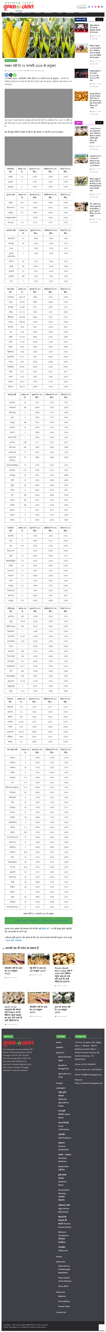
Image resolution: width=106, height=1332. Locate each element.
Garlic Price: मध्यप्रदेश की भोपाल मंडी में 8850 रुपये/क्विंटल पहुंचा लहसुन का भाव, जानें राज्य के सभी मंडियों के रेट (13, 1013)
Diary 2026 (63, 1286)
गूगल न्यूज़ (10, 940)
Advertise (83, 13)
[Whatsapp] (15, 75)
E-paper (38, 13)
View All (99, 19)
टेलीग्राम (18, 940)
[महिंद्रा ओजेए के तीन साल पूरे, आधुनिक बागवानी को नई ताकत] (81, 32)
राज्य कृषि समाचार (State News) (64, 1114)
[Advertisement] (38, 103)
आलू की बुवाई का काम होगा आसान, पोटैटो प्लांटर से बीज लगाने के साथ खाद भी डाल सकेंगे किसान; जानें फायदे (95, 101)
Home (7, 13)
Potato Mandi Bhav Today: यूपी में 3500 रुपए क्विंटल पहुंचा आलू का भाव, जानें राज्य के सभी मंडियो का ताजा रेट (63, 974)
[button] (30, 13)
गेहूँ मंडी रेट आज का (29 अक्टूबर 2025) (38, 969)
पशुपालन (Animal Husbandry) (63, 1146)
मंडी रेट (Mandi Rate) (10, 60)
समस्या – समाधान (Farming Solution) (64, 1158)
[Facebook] (6, 75)
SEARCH (16, 13)
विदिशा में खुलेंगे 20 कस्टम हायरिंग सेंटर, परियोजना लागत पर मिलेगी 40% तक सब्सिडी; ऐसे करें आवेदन (96, 52)
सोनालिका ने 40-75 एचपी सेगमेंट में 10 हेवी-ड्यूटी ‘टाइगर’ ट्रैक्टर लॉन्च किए (41, 920)
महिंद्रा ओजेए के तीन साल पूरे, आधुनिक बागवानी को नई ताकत (95, 29)
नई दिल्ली (31, 71)
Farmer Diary (64, 1306)
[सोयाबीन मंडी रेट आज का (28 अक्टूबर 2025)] (39, 993)
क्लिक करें (45, 928)
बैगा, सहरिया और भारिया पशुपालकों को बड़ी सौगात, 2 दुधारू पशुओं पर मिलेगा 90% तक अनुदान (95, 210)
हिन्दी (84, 5)
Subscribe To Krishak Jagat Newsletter (64, 1269)
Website (62, 1296)
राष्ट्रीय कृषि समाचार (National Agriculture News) (63, 1099)
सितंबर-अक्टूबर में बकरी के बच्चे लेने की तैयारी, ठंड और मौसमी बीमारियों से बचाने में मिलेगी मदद (95, 185)
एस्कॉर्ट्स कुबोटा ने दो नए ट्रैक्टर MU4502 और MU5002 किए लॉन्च (95, 76)
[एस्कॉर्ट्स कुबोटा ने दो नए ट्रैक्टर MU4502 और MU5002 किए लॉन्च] (81, 79)
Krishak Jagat (40, 71)
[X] (11, 75)
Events (60, 13)
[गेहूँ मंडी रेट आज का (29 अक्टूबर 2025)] (39, 954)
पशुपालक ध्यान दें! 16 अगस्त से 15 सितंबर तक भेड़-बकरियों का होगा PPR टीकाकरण (95, 161)
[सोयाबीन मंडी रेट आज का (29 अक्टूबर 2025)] (14, 954)
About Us (25, 13)
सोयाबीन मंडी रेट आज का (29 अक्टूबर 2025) (13, 970)
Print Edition (64, 1301)
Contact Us (9, 16)
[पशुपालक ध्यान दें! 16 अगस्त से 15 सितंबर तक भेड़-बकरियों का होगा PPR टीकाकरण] (81, 164)
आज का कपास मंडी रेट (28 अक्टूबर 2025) (62, 1009)
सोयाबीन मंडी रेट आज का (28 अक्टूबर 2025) (38, 1009)
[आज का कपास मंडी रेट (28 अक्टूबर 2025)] (64, 993)
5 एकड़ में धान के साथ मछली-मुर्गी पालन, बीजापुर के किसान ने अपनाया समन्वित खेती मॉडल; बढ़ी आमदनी (95, 136)
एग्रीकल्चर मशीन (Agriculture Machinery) (64, 1209)
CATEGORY (48, 13)
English (79, 5)
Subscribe (70, 13)
